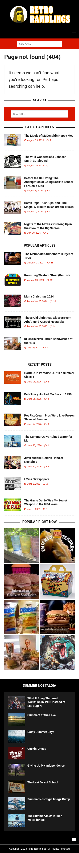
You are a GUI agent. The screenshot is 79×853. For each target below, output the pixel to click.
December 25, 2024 (37, 301)
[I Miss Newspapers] (12, 483)
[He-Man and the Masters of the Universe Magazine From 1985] (57, 652)
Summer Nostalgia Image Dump (48, 799)
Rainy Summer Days (40, 732)
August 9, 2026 (35, 190)
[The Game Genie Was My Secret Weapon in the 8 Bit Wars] (12, 505)
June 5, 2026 (33, 484)
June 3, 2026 (33, 509)
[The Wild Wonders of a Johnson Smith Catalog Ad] (12, 161)
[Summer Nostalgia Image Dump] (16, 803)
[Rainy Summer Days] (16, 736)
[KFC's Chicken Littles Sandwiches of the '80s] (21, 652)
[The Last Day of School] (16, 786)
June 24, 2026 (34, 424)
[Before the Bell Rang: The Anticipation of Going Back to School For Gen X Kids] (12, 182)
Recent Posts (40, 364)
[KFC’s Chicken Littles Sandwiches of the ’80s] (12, 343)
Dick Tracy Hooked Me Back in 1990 (48, 394)
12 (51, 280)
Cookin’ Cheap (36, 748)
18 (52, 262)
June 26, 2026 (34, 399)
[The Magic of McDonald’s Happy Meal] (12, 140)
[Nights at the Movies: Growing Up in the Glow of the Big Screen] (12, 228)
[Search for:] (39, 43)
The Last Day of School (42, 782)
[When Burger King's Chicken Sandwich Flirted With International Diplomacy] (21, 581)
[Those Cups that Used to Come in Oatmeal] (21, 545)
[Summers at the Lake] (16, 719)
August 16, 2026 (35, 165)
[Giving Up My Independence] (16, 770)
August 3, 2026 (35, 211)
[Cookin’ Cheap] (16, 753)
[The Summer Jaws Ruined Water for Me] (12, 441)
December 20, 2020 (37, 326)
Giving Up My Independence (46, 765)
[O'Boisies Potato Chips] (21, 617)
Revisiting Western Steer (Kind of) (47, 275)
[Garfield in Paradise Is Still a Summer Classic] (12, 377)
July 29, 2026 (34, 232)
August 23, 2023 (35, 280)
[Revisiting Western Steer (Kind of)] (12, 279)
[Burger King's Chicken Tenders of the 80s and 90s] (57, 545)
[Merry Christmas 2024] (12, 301)
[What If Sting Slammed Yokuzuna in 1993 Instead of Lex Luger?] (16, 702)
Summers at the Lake (41, 715)
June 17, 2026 (34, 445)
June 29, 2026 (34, 381)
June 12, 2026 (34, 466)
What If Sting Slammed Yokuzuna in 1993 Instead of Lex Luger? (46, 702)
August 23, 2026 (35, 140)
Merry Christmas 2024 (39, 296)
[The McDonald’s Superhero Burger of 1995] (12, 258)
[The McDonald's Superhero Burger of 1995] (57, 617)
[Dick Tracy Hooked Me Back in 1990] (12, 398)
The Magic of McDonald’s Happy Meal (49, 135)
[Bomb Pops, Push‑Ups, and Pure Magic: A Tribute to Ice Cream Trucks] (12, 207)
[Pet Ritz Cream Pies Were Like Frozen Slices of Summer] (12, 420)
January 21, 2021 (36, 262)
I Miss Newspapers (36, 479)
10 (54, 301)
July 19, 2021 (34, 347)
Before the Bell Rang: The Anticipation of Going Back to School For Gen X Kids (48, 181)
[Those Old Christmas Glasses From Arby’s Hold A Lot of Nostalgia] (12, 322)
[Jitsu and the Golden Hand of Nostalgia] (12, 462)
